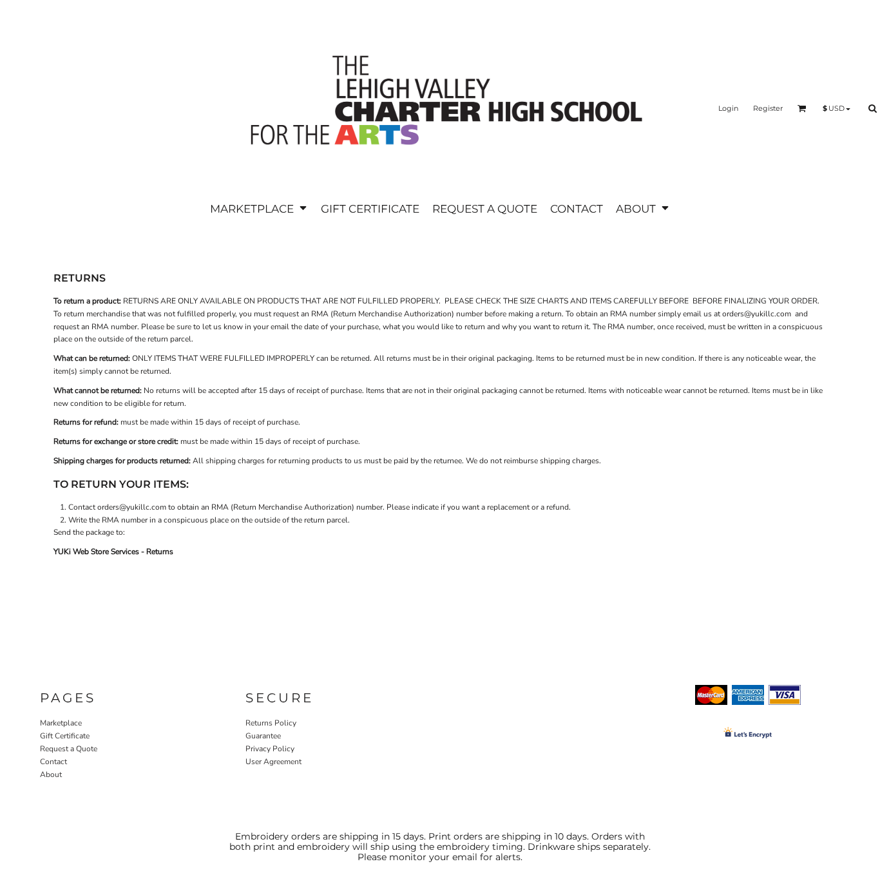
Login (728, 108)
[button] (259, 208)
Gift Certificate (65, 736)
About (51, 774)
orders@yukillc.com (756, 314)
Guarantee (263, 736)
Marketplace (61, 723)
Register (768, 108)
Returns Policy (270, 723)
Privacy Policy (269, 749)
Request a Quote (68, 749)
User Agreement (273, 761)
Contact (53, 761)
